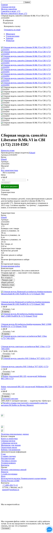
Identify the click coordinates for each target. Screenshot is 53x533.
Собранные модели (9, 443)
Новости (4, 472)
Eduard (32, 153)
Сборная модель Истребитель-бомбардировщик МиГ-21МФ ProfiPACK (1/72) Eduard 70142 (26, 325)
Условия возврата (8, 463)
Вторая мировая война (10, 266)
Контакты (5, 465)
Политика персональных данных (15, 434)
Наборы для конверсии (10, 450)
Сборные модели (8, 7)
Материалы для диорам (11, 445)
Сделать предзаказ (10, 186)
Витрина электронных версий (13, 470)
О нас (3, 454)
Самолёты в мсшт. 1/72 (10, 11)
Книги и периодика (9, 439)
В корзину (5, 182)
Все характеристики (9, 170)
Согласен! (5, 528)
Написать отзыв (8, 275)
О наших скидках (8, 456)
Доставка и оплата (9, 461)
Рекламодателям (8, 458)
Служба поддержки (9, 474)
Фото (3, 476)
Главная (4, 5)
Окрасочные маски (9, 447)
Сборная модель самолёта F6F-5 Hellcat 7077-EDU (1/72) (24, 367)
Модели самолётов (9, 9)
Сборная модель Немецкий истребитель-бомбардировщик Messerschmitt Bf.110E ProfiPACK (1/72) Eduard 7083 (25, 303)
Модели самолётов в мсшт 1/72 (14, 13)
